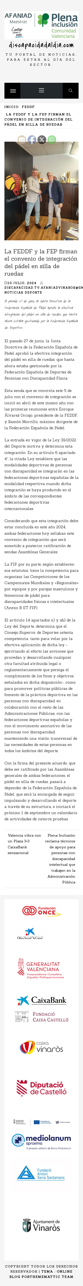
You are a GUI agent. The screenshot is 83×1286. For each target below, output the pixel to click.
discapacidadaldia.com (41, 45)
